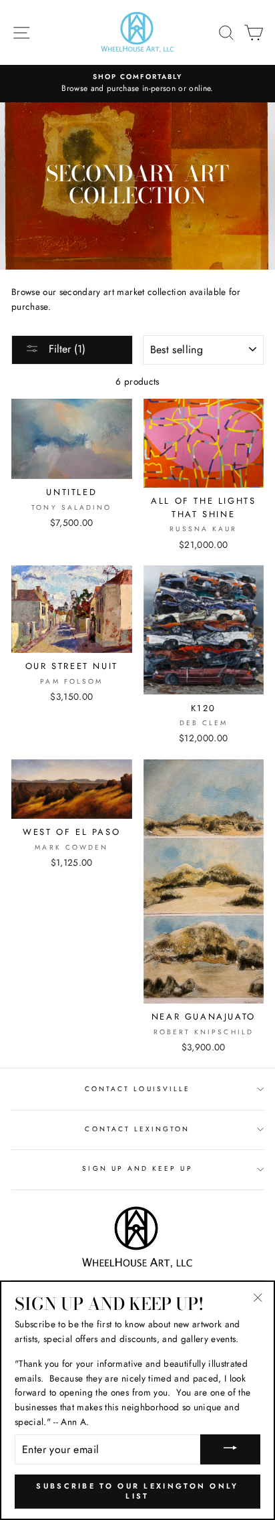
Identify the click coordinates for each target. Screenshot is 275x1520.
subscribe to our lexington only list (137, 1491)
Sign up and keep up (137, 1168)
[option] (137, 84)
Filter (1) (65, 349)
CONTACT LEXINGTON (137, 1129)
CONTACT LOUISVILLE (137, 1089)
